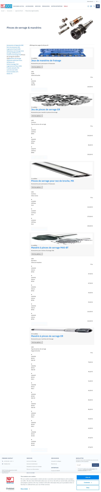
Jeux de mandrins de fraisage (46, 60)
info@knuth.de (7, 463)
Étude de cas (54, 463)
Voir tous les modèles (39, 89)
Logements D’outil (19, 10)
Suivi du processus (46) (13, 47)
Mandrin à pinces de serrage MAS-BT (49, 247)
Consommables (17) (12, 71)
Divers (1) (12, 62)
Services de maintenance (32, 463)
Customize (87, 482)
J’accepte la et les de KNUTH (87, 469)
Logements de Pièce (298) (14, 66)
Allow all (87, 477)
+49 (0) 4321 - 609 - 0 (8, 461)
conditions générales (82, 470)
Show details (24, 489)
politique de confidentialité (89, 468)
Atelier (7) (9, 73)
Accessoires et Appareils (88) (15, 45)
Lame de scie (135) (12, 70)
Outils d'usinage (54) (12, 64)
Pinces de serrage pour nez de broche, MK (52, 180)
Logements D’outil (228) (13, 49)
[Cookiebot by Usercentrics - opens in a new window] (10, 489)
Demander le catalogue (56, 461)
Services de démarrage (31, 461)
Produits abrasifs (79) (13, 68)
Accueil (2, 10)
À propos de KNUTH (55, 470)
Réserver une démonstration (33, 469)
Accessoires (9, 10)
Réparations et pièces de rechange (34, 466)
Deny (87, 487)
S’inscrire (95, 465)
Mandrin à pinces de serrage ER (47, 336)
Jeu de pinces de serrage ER (45, 109)
